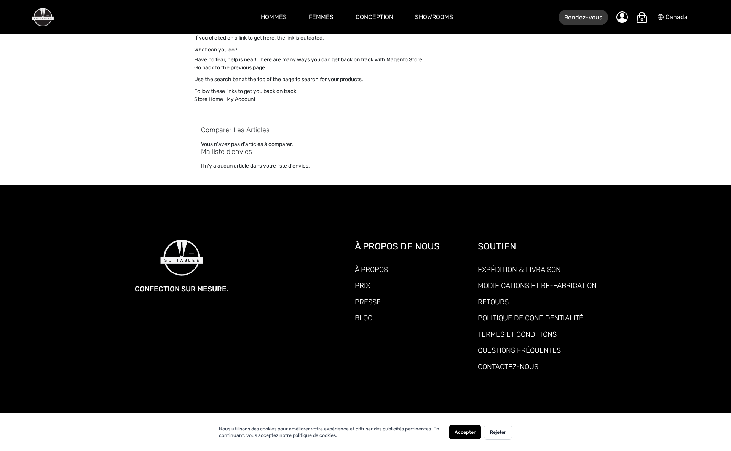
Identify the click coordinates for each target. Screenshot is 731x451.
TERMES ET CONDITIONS (517, 334)
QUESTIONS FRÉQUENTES (519, 350)
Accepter (465, 432)
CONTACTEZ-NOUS (508, 366)
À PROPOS (371, 269)
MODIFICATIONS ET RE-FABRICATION (537, 285)
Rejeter (498, 432)
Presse (368, 301)
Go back (204, 67)
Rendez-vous (583, 17)
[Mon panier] (642, 17)
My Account (241, 99)
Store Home (208, 99)
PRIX (362, 285)
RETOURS (493, 301)
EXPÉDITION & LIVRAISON (519, 269)
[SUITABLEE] (89, 17)
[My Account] (622, 17)
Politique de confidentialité (530, 317)
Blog (363, 317)
